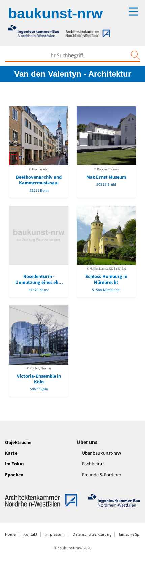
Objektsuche (18, 442)
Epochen (14, 474)
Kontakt (30, 534)
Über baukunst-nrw (101, 453)
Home (10, 534)
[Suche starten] (135, 55)
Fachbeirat (93, 464)
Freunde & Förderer (101, 474)
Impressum (55, 534)
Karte (11, 453)
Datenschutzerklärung (91, 534)
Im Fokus (14, 464)
